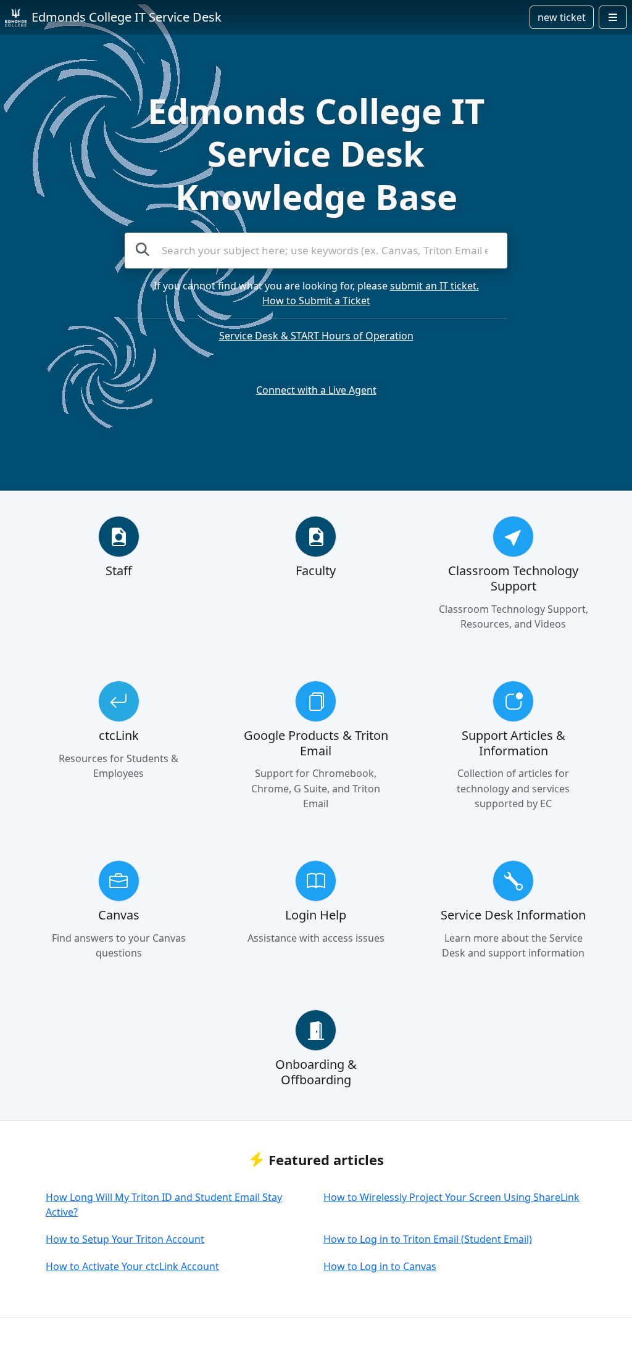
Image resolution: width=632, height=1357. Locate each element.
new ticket (562, 17)
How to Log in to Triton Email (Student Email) (427, 1239)
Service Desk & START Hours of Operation (316, 335)
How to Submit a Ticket (316, 300)
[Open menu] (613, 17)
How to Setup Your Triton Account (125, 1239)
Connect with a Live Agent (316, 390)
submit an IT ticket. (434, 286)
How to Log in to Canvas (379, 1266)
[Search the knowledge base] (142, 249)
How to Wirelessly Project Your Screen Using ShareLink (451, 1197)
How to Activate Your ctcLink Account (132, 1266)
